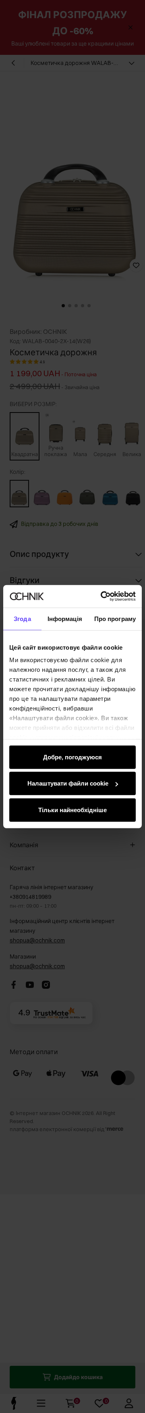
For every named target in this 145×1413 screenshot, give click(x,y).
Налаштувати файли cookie (67, 783)
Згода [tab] (22, 618)
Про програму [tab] (115, 618)
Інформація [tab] (65, 618)
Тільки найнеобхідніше (72, 809)
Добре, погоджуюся (72, 756)
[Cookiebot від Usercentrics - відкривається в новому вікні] (102, 596)
